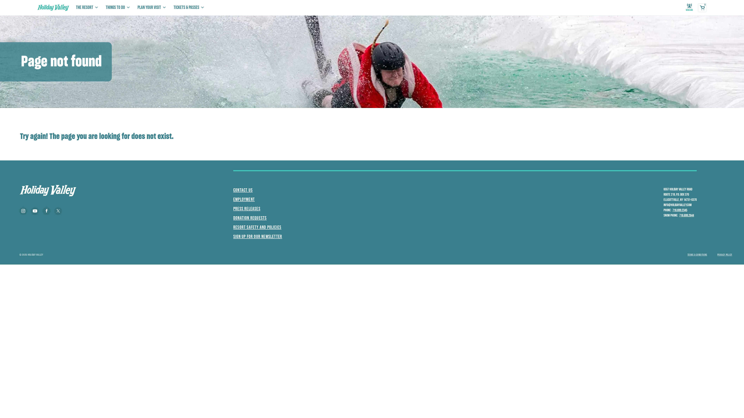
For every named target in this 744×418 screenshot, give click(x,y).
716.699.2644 (686, 215)
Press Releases (246, 209)
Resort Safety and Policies (257, 227)
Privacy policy (724, 254)
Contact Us (243, 190)
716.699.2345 (680, 210)
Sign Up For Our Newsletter (257, 236)
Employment (244, 199)
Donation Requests (250, 218)
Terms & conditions (697, 254)
